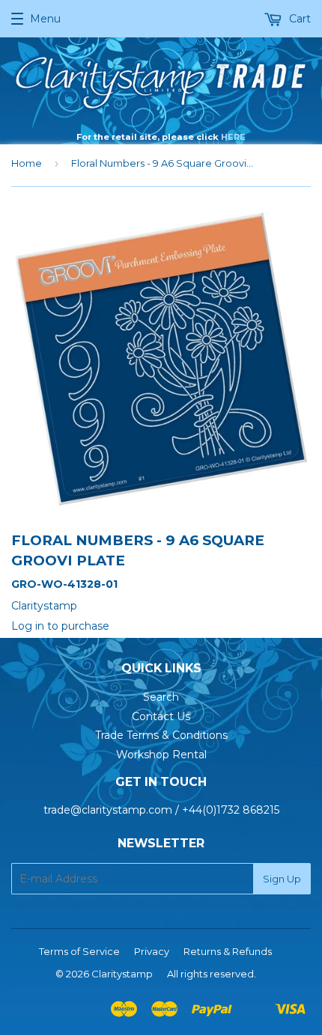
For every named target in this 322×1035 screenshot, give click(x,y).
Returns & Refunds (227, 951)
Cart (298, 18)
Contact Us (161, 716)
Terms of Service (79, 951)
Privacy (151, 951)
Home (26, 163)
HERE (233, 137)
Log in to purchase (60, 626)
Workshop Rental (161, 754)
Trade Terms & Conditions (161, 735)
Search (161, 697)
